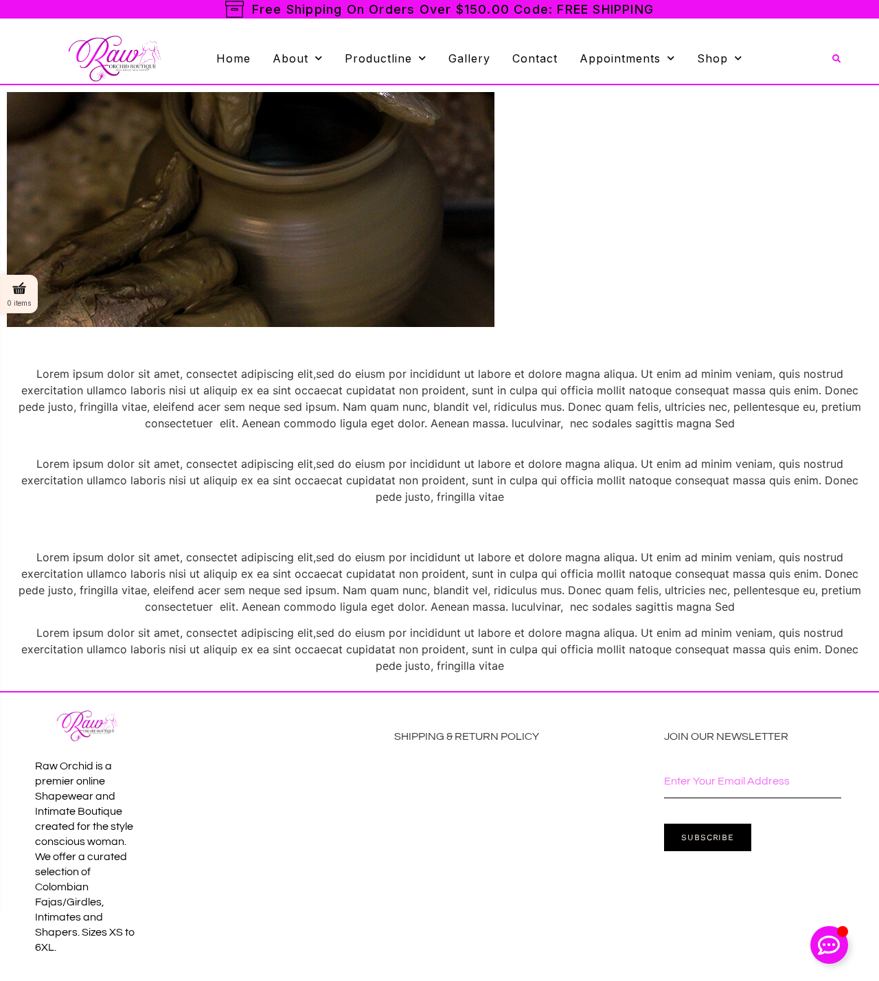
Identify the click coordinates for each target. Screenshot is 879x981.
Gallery (469, 58)
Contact (535, 58)
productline (378, 58)
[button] (836, 59)
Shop (712, 58)
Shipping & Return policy (466, 736)
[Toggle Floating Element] (829, 945)
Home (233, 58)
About (290, 58)
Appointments (620, 58)
